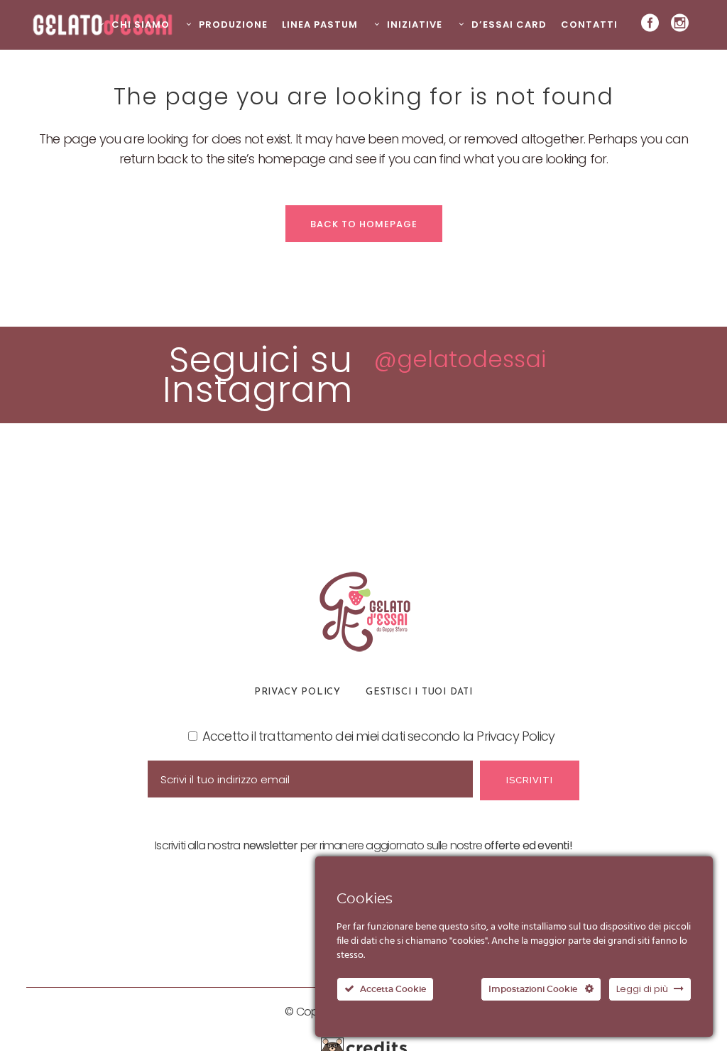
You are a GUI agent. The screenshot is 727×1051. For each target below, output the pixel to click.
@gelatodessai (460, 359)
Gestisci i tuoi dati (419, 692)
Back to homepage (363, 224)
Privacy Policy (297, 692)
